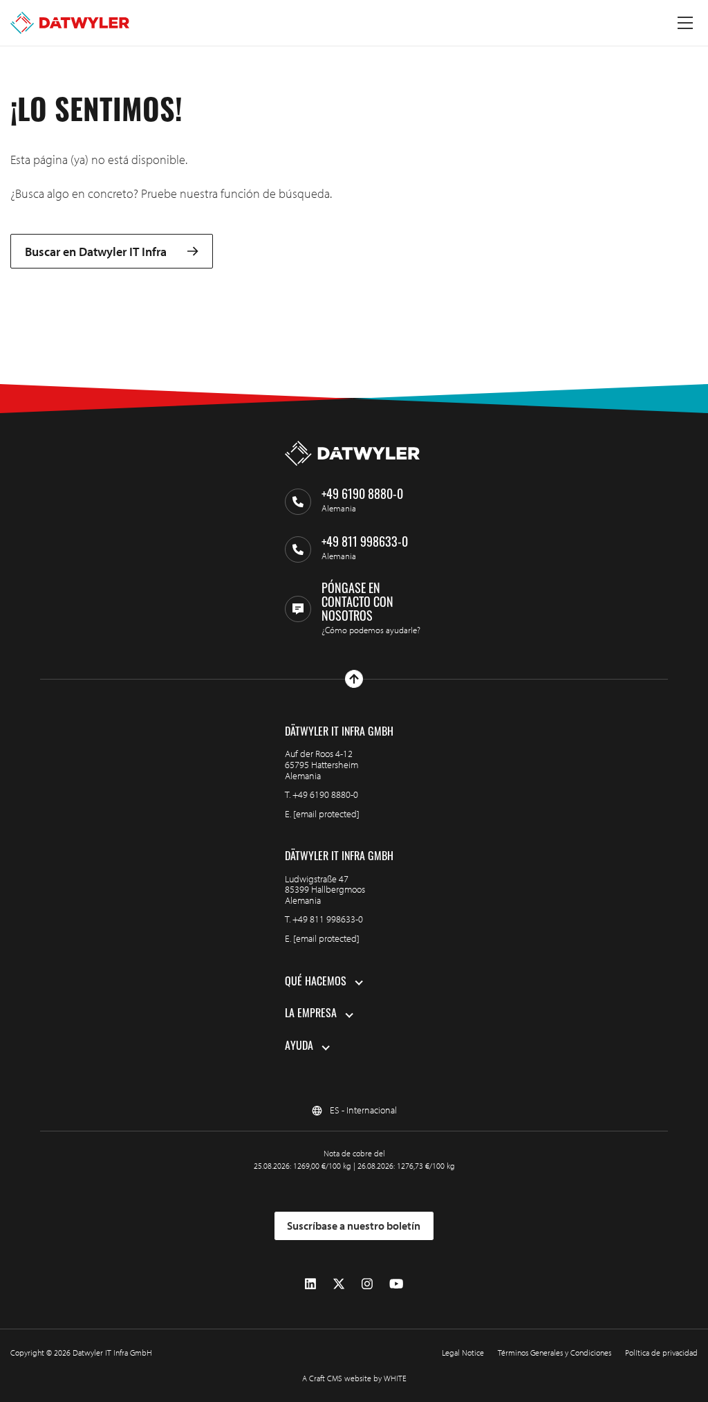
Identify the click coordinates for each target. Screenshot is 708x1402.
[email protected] (326, 814)
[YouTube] (396, 1284)
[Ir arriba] (354, 679)
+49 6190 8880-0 (325, 794)
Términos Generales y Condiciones (554, 1352)
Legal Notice (463, 1352)
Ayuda (299, 1047)
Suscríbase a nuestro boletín (353, 1225)
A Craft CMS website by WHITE (354, 1378)
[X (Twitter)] (339, 1284)
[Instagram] (367, 1284)
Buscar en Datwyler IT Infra (96, 252)
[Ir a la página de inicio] (69, 23)
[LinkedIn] (310, 1284)
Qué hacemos (315, 982)
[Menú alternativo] (685, 23)
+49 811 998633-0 (327, 919)
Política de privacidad (661, 1352)
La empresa (311, 1014)
